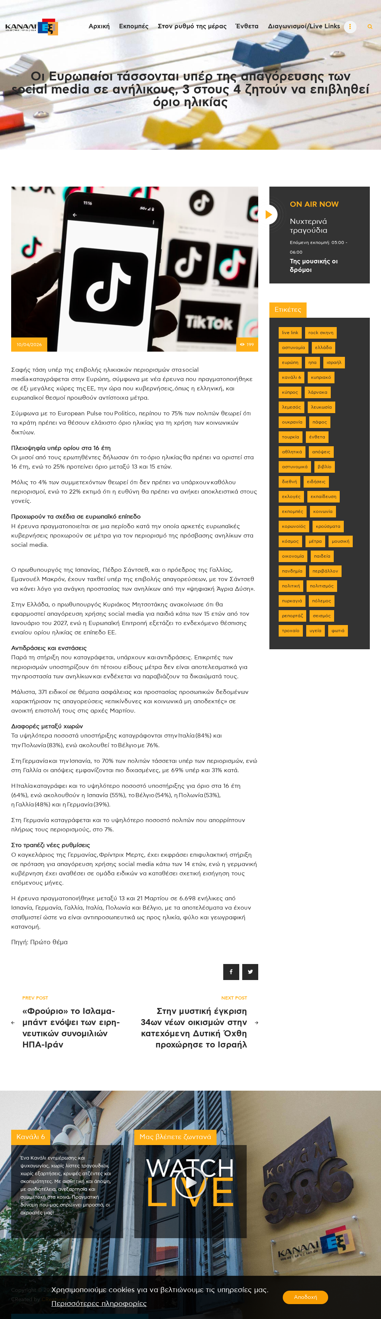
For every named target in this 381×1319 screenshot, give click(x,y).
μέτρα (315, 541)
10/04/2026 (29, 344)
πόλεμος (321, 601)
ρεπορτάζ (292, 615)
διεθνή (289, 481)
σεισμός (322, 615)
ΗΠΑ (312, 362)
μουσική (340, 541)
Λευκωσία (321, 407)
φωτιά (338, 630)
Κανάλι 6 (291, 377)
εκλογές (291, 496)
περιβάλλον (325, 571)
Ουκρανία (292, 422)
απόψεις (321, 452)
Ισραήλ (334, 362)
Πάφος (320, 422)
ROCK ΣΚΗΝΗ (320, 332)
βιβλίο (325, 466)
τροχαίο (291, 630)
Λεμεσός (291, 407)
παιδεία (322, 556)
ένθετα (317, 437)
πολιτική (291, 586)
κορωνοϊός (294, 526)
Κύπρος (290, 392)
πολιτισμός (322, 586)
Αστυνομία (293, 347)
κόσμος (290, 541)
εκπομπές (292, 511)
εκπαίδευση (323, 496)
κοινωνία (323, 511)
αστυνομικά (295, 466)
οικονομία (293, 556)
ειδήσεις (316, 481)
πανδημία (292, 571)
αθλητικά (292, 452)
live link (290, 332)
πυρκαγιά (292, 601)
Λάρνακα (317, 392)
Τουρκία (290, 437)
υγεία (315, 630)
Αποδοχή (305, 1297)
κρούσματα (328, 526)
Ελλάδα (323, 347)
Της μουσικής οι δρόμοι (314, 266)
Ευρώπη (290, 362)
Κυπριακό (321, 377)
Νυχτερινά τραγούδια (308, 226)
